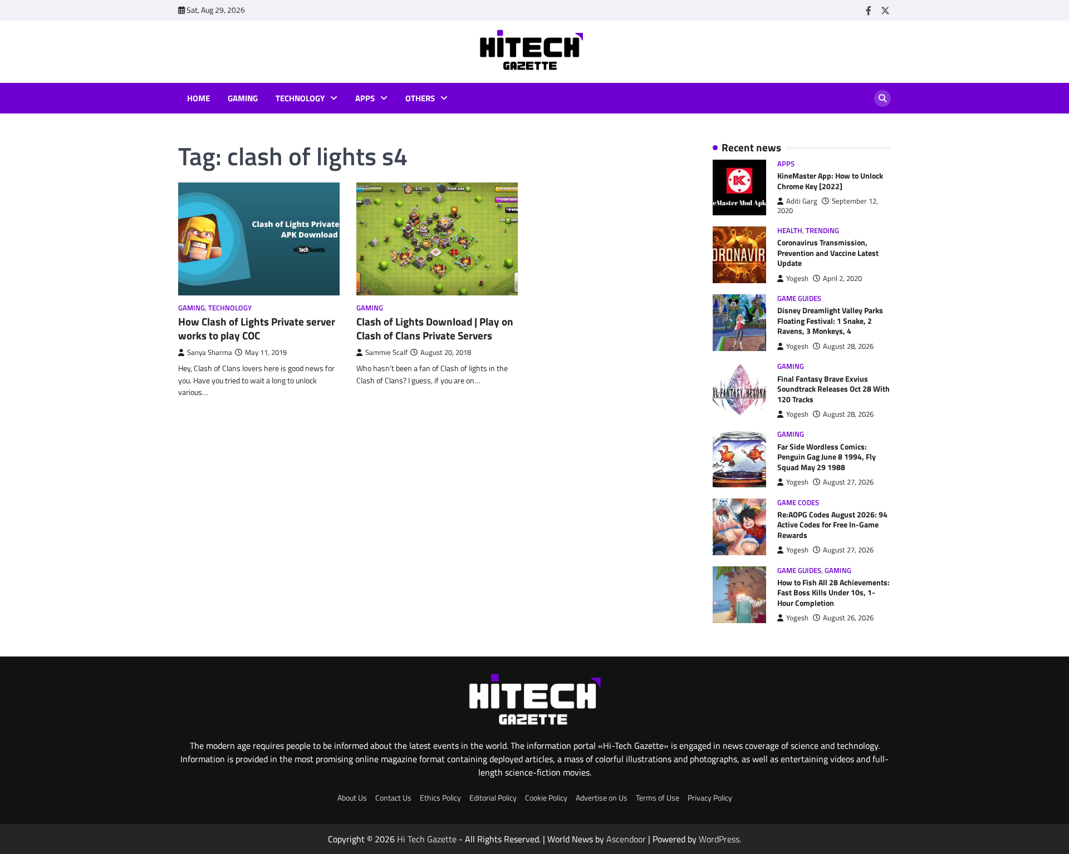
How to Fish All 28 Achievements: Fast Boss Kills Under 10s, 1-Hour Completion (833, 592)
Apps (365, 98)
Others (420, 98)
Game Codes (798, 502)
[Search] (882, 98)
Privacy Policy (710, 798)
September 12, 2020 (827, 205)
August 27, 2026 (848, 482)
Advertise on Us (601, 798)
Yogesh (797, 278)
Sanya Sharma (209, 352)
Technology (300, 98)
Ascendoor (626, 839)
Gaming (243, 98)
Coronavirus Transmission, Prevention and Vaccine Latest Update (828, 252)
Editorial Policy (493, 798)
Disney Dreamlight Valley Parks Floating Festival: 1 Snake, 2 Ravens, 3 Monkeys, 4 (830, 320)
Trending (822, 230)
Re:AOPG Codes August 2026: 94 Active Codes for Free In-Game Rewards (832, 525)
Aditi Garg (801, 201)
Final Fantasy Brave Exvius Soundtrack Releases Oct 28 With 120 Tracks (833, 389)
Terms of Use (657, 798)
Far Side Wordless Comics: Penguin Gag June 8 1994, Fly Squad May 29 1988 (826, 457)
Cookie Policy (546, 798)
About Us (352, 798)
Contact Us (393, 798)
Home (198, 98)
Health (789, 230)
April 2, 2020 (842, 278)
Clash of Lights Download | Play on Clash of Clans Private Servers (434, 328)
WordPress (719, 839)
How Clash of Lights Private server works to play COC (256, 328)
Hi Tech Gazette (427, 839)
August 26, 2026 (848, 618)
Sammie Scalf (386, 352)
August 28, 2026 (848, 346)
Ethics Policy (440, 798)
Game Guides (799, 298)
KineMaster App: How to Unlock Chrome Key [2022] (830, 181)
